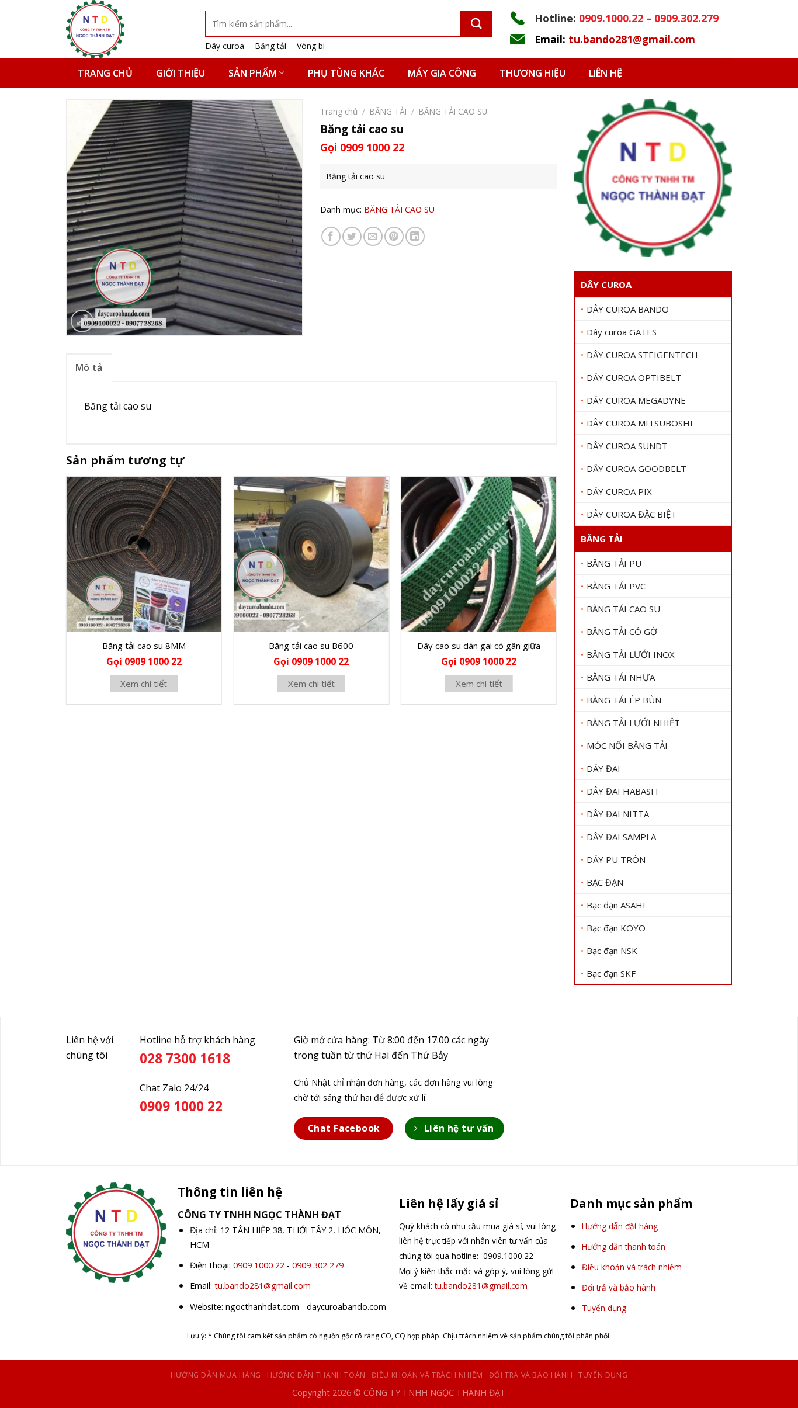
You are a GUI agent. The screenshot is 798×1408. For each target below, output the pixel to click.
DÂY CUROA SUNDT (627, 446)
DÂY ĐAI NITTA (618, 814)
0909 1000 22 (258, 1265)
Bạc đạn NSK (612, 950)
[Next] (556, 595)
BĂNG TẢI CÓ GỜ (622, 631)
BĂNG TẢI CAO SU (623, 609)
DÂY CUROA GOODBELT (636, 468)
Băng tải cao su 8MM (144, 645)
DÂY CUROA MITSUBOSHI (640, 423)
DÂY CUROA (606, 284)
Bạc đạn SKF (611, 973)
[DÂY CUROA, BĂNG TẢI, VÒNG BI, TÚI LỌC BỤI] (127, 29)
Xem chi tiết (143, 683)
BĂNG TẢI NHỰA (621, 677)
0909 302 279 (318, 1265)
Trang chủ (105, 73)
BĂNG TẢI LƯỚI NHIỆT (633, 723)
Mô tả (89, 367)
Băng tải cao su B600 (311, 645)
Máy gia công (442, 73)
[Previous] (66, 595)
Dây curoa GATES (622, 332)
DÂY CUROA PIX (619, 491)
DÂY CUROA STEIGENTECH (642, 354)
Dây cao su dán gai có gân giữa (478, 645)
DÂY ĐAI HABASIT (623, 791)
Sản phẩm (252, 73)
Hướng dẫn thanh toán (316, 1375)
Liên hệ (605, 73)
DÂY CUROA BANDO (628, 309)
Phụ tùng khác (346, 73)
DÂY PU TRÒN (616, 859)
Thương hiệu (532, 73)
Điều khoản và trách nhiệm (427, 1375)
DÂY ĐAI (603, 768)
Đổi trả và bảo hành (531, 1375)
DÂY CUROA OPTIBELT (634, 377)
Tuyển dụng (602, 1375)
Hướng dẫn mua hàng (216, 1375)
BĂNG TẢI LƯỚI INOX (631, 654)
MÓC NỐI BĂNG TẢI (627, 745)
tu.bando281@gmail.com (631, 39)
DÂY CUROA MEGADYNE (636, 400)
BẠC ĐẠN (605, 882)
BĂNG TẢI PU (614, 563)
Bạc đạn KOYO (616, 928)
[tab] (89, 367)
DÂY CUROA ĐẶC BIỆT (631, 514)
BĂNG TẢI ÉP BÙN (624, 700)
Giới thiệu (180, 73)
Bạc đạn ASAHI (616, 905)
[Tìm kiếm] (476, 24)
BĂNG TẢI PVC (616, 586)
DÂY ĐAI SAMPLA (621, 836)
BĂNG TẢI (602, 539)
